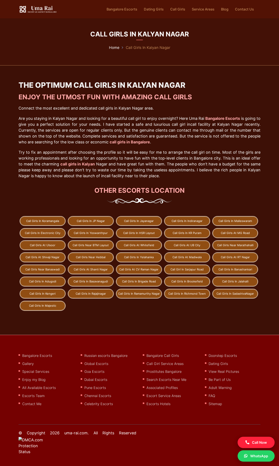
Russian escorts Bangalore (106, 355)
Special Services (35, 371)
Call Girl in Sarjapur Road (187, 269)
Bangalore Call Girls (162, 355)
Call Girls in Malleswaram (235, 221)
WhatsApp (258, 456)
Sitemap (215, 404)
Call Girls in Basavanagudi (90, 281)
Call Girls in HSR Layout (139, 233)
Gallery (28, 363)
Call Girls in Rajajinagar (91, 293)
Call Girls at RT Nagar (235, 257)
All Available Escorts (39, 387)
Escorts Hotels (158, 404)
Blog (224, 9)
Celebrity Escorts (98, 404)
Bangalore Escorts (122, 9)
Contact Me (31, 404)
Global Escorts (96, 363)
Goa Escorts (94, 371)
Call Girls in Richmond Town (187, 293)
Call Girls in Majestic (42, 305)
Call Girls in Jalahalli (235, 281)
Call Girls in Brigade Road (139, 281)
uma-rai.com (76, 433)
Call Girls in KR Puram (187, 233)
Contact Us (244, 9)
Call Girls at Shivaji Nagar (43, 257)
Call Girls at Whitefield (139, 245)
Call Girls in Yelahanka (139, 257)
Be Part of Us (220, 379)
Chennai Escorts (97, 396)
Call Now (259, 442)
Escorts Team (33, 396)
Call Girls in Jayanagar (139, 221)
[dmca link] (36, 447)
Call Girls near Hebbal (90, 257)
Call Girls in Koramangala (42, 221)
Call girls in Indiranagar (187, 221)
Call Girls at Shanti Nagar (91, 269)
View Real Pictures (224, 371)
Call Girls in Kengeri (42, 293)
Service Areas (203, 9)
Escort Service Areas (163, 396)
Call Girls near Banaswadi (42, 269)
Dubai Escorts (95, 379)
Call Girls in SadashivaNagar (235, 293)
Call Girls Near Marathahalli (235, 245)
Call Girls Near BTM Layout (91, 245)
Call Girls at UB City (187, 245)
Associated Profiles (162, 387)
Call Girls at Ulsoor (42, 245)
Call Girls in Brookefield (187, 281)
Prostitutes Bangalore (164, 371)
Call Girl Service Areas (165, 363)
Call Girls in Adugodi (42, 281)
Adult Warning (220, 387)
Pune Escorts (95, 387)
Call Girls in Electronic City (42, 233)
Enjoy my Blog (34, 379)
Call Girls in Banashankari (235, 269)
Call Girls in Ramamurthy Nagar (139, 293)
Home (114, 47)
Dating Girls (154, 9)
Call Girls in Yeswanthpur (91, 233)
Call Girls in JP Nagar (91, 221)
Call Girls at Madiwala (187, 257)
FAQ (212, 396)
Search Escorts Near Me (166, 379)
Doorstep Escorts (223, 355)
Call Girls (177, 9)
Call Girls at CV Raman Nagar (138, 269)
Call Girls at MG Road (235, 233)
